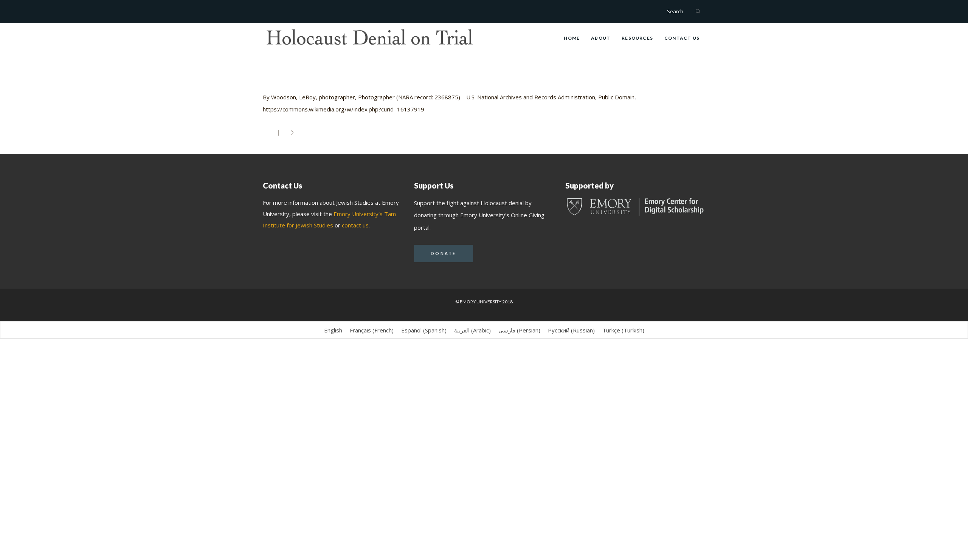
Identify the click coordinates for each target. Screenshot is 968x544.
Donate (443, 253)
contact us (355, 225)
